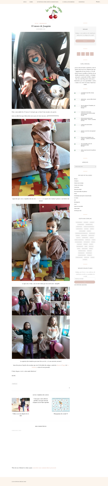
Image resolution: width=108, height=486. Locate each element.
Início (25, 1)
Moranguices (43, 23)
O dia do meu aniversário (86, 124)
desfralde (91, 233)
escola (78, 237)
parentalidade (82, 250)
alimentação (81, 224)
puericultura (79, 257)
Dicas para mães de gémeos (80, 191)
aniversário (79, 228)
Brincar (75, 178)
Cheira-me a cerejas (78, 183)
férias (93, 242)
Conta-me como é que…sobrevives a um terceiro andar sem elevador (88, 113)
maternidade (80, 246)
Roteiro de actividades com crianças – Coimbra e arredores (88, 138)
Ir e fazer (76, 198)
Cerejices (76, 181)
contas (89, 231)
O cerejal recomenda (68, 1)
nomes (90, 248)
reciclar (86, 257)
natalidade (84, 248)
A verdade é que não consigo (87, 93)
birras (92, 228)
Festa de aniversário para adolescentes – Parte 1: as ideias (88, 119)
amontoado (79, 226)
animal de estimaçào (89, 226)
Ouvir (75, 204)
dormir (77, 235)
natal (79, 248)
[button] (31, 301)
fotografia (86, 242)
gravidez (79, 244)
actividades (79, 222)
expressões (85, 237)
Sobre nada (76, 208)
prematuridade (81, 255)
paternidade (81, 253)
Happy (63, 365)
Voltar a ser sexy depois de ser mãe (21, 415)
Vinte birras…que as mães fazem (88, 99)
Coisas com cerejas (78, 185)
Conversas (82, 1)
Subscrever (85, 41)
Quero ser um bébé (78, 206)
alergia (92, 222)
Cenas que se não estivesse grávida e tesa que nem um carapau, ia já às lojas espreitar (41, 401)
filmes (93, 239)
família (91, 237)
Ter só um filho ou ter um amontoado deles (86, 144)
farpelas (14, 383)
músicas (91, 246)
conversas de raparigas (81, 233)
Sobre (31, 1)
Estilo (36, 23)
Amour (58, 365)
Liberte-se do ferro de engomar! (88, 131)
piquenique (89, 253)
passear (89, 250)
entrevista (91, 235)
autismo (86, 228)
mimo (86, 246)
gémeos (85, 244)
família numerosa (79, 239)
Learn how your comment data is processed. (44, 468)
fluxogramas (78, 242)
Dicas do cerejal (77, 189)
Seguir (85, 282)
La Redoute (39, 199)
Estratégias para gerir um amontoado (47, 1)
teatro (92, 257)
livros (91, 244)
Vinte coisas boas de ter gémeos (88, 150)
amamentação (89, 224)
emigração (84, 235)
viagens (85, 259)
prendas (90, 255)
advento (86, 222)
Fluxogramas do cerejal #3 (61, 414)
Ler (75, 200)
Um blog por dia (77, 210)
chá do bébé (82, 231)
